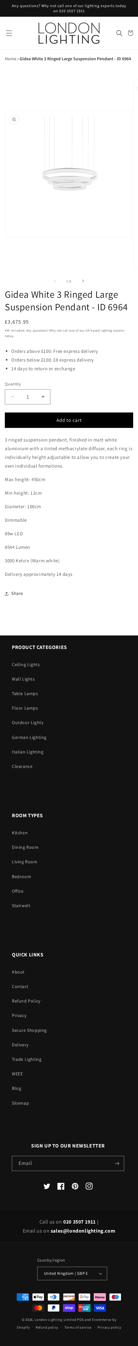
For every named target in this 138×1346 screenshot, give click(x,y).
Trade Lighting (26, 1059)
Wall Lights (23, 679)
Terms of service (78, 1327)
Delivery (20, 1045)
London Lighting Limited (55, 1319)
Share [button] (17, 593)
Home (10, 59)
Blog (16, 1088)
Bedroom (21, 876)
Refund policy (47, 1327)
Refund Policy (26, 1001)
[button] (8, 33)
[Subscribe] (117, 1163)
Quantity (13, 384)
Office (18, 891)
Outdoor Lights (27, 722)
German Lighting (29, 737)
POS (80, 1319)
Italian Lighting (28, 752)
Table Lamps (25, 693)
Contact (20, 986)
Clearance (22, 766)
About (18, 972)
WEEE (17, 1074)
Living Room (25, 862)
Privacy (19, 1015)
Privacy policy (109, 1327)
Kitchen (20, 833)
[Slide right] (83, 281)
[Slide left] (55, 281)
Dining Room (25, 847)
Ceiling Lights (26, 664)
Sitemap (20, 1103)
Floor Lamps (25, 708)
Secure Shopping (29, 1030)
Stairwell (21, 905)
